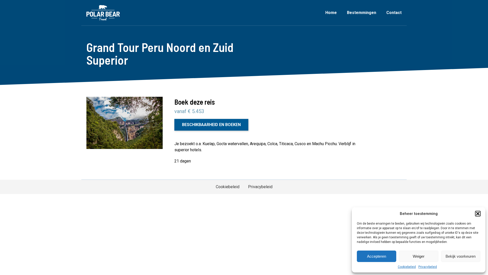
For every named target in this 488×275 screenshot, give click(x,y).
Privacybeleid (427, 267)
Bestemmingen (361, 12)
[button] (477, 213)
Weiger (418, 256)
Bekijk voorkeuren (461, 256)
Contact (394, 12)
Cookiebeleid (407, 267)
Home (331, 12)
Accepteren (376, 256)
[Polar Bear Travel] (103, 12)
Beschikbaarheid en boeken (211, 124)
